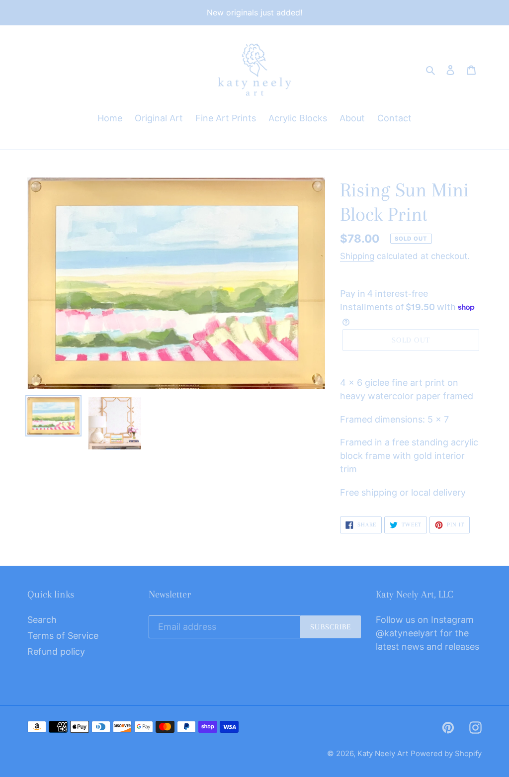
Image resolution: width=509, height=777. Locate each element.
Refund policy (56, 651)
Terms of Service (62, 635)
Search (42, 619)
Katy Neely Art (382, 753)
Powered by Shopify (446, 753)
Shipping (357, 256)
